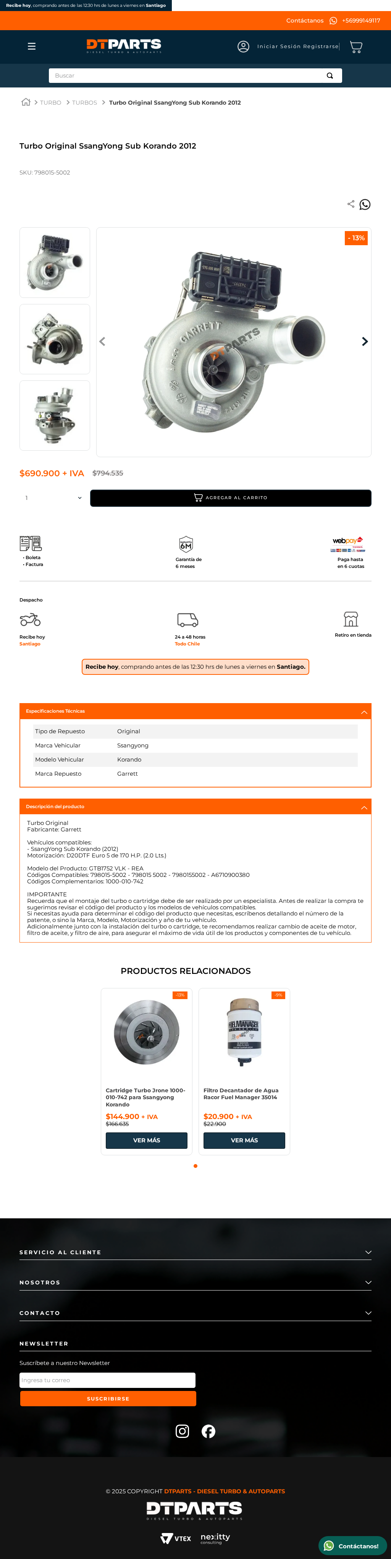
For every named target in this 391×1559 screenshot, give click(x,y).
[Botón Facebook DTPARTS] (208, 1432)
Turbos (84, 102)
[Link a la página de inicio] (25, 103)
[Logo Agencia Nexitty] (215, 1540)
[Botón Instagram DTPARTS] (182, 1432)
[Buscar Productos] (331, 75)
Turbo (50, 102)
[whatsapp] (365, 204)
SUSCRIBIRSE (108, 1399)
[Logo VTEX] (175, 1540)
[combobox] (195, 75)
